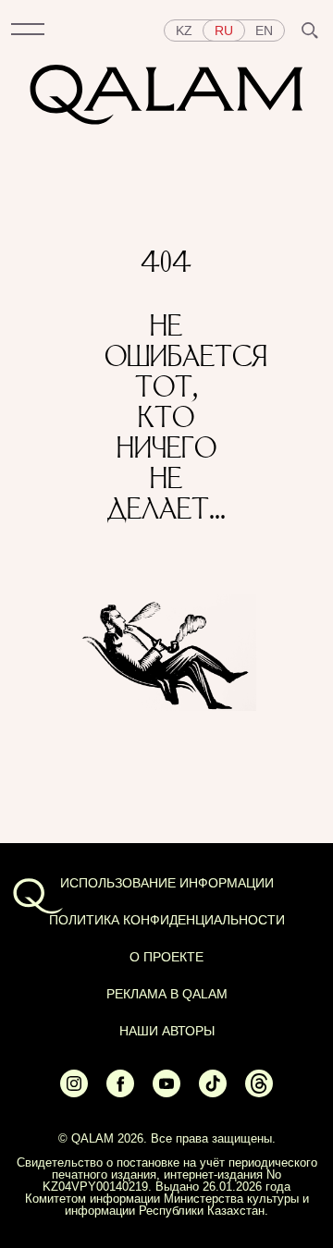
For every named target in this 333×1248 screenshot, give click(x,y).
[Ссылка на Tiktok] (213, 1092)
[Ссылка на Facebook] (120, 1092)
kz (184, 30)
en (264, 30)
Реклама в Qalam (167, 993)
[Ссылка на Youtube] (166, 1092)
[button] (27, 30)
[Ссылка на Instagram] (74, 1092)
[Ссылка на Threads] (259, 1092)
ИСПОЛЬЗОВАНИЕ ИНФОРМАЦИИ (167, 882)
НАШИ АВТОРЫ (167, 1030)
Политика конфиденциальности (167, 919)
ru (224, 30)
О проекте (167, 956)
